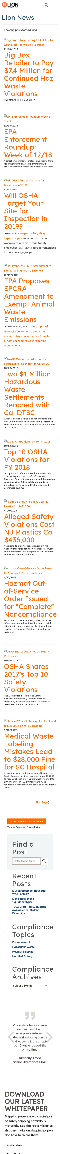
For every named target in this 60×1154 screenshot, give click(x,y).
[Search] (46, 5)
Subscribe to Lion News (26, 821)
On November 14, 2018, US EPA (20, 326)
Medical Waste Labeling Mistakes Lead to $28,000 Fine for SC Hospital (29, 751)
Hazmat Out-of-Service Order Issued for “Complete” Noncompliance (30, 598)
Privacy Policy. (33, 827)
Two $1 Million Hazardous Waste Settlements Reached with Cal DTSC (27, 393)
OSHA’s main (11, 233)
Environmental (21, 942)
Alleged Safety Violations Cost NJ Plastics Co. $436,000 (29, 528)
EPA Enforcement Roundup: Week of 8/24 (29, 892)
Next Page (42, 802)
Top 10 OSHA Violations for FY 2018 (26, 459)
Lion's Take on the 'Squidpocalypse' (23, 900)
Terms (19, 827)
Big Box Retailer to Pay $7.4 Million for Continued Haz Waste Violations (29, 74)
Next (50, 1036)
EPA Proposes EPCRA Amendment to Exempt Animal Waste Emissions (29, 300)
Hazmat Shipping (23, 951)
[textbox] (30, 985)
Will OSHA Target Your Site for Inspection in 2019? (26, 211)
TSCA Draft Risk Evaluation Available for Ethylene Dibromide (29, 910)
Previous (10, 1036)
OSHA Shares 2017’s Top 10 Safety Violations (26, 678)
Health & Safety (22, 956)
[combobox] (30, 985)
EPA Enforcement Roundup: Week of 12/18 (28, 143)
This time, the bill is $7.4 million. (20, 99)
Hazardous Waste (23, 947)
